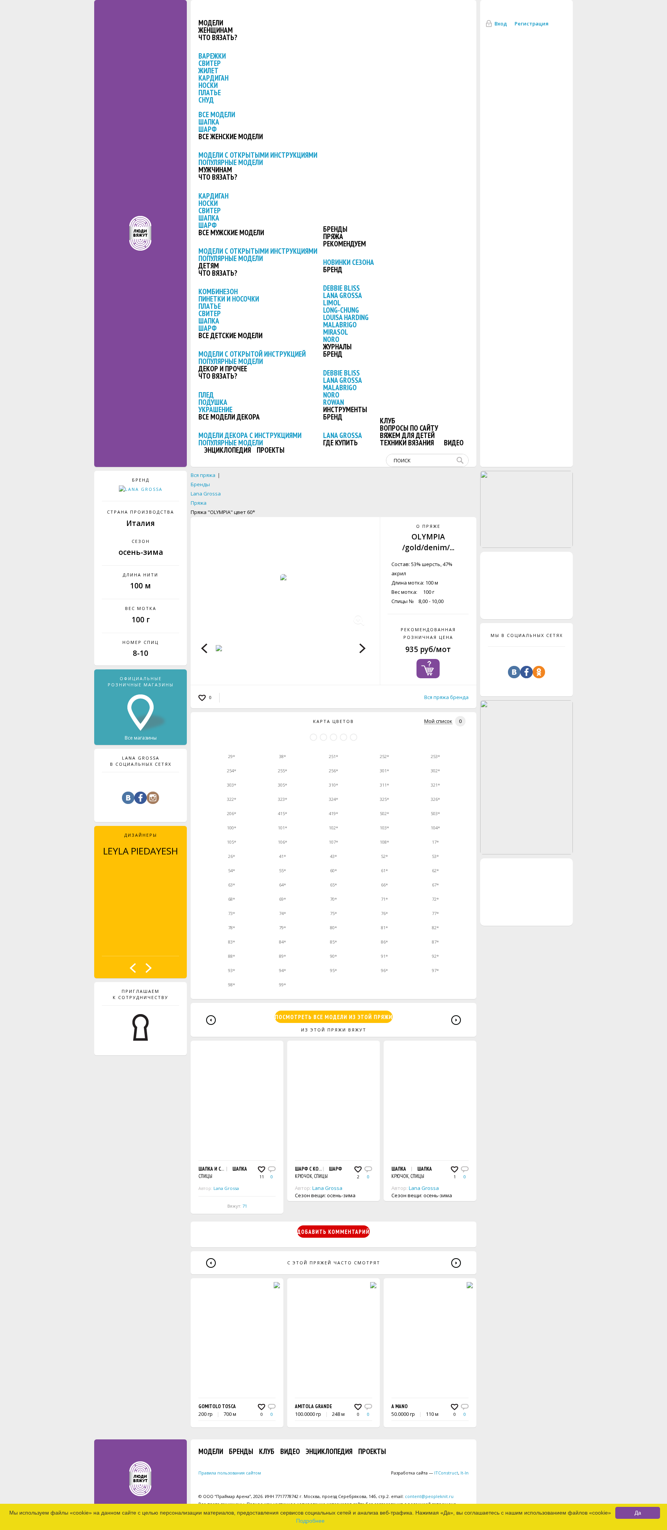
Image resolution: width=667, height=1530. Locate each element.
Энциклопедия (227, 450)
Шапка (208, 121)
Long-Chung (341, 310)
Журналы (337, 346)
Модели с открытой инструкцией (252, 354)
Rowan (333, 402)
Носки (208, 85)
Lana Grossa (342, 295)
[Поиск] (461, 460)
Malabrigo (340, 324)
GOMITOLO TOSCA (217, 1406)
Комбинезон (218, 291)
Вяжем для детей (407, 435)
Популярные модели (230, 162)
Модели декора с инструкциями (249, 435)
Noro (331, 339)
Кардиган (213, 78)
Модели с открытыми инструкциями (257, 155)
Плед (206, 394)
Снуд (206, 99)
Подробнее (310, 1521)
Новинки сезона (348, 262)
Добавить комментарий (333, 1231)
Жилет (208, 70)
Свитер (209, 63)
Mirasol (335, 332)
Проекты (270, 450)
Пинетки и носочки (228, 298)
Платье (209, 92)
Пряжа (333, 236)
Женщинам (215, 30)
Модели (210, 22)
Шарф (207, 129)
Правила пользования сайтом (229, 1473)
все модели (216, 114)
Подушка (212, 402)
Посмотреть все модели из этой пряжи (334, 1017)
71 (244, 1206)
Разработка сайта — (424, 1473)
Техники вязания (407, 442)
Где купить (340, 442)
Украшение (215, 409)
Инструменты (345, 409)
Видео (454, 442)
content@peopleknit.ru (429, 1496)
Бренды (335, 229)
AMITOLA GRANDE (313, 1406)
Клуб (387, 420)
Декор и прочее (222, 368)
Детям (208, 265)
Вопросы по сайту (409, 428)
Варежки (212, 56)
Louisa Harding (346, 317)
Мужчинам (215, 169)
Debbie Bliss (341, 288)
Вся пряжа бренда (446, 697)
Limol (332, 302)
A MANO (399, 1406)
